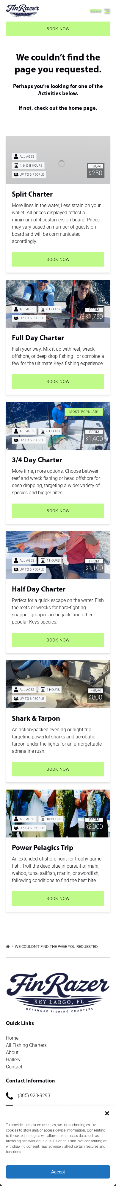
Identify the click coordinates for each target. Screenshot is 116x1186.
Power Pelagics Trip (42, 848)
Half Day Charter (38, 589)
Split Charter (32, 194)
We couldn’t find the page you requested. (57, 946)
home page (82, 108)
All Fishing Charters (26, 1045)
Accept (58, 1171)
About (12, 1052)
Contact (14, 1067)
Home (12, 1038)
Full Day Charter (38, 338)
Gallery (13, 1059)
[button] (107, 1113)
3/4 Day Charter (37, 460)
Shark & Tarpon (36, 719)
